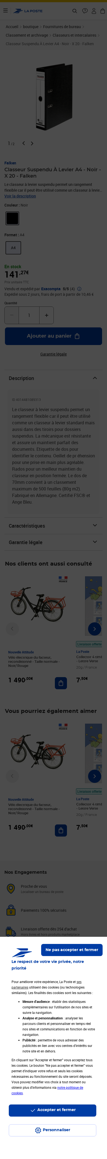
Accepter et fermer (56, 1110)
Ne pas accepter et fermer (72, 950)
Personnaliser (56, 1130)
